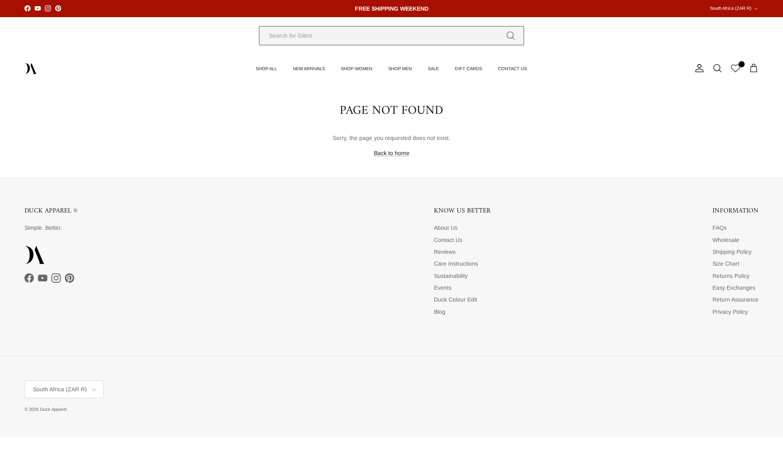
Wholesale (725, 240)
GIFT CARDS (468, 68)
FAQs (719, 227)
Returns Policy (731, 276)
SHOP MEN (400, 68)
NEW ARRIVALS (309, 68)
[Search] (510, 35)
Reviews (445, 251)
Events (442, 287)
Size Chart (725, 263)
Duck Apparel (54, 409)
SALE (433, 68)
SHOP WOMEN (356, 68)
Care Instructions (456, 263)
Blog (439, 311)
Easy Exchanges (733, 287)
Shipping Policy (732, 251)
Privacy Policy (730, 311)
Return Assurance (735, 299)
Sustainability (451, 276)
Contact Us (448, 240)
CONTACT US (512, 68)
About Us (446, 227)
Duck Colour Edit (455, 299)
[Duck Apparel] (30, 68)
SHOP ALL (266, 68)
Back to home (391, 153)
